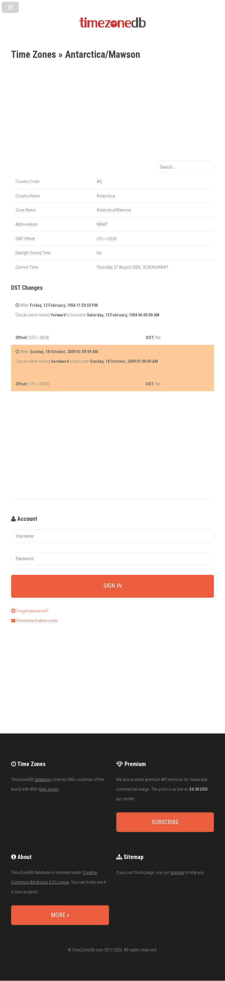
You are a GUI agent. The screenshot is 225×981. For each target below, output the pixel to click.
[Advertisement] (112, 111)
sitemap (177, 872)
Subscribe (164, 822)
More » (60, 915)
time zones (48, 789)
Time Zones (33, 54)
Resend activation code (37, 620)
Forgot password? (32, 611)
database (42, 779)
